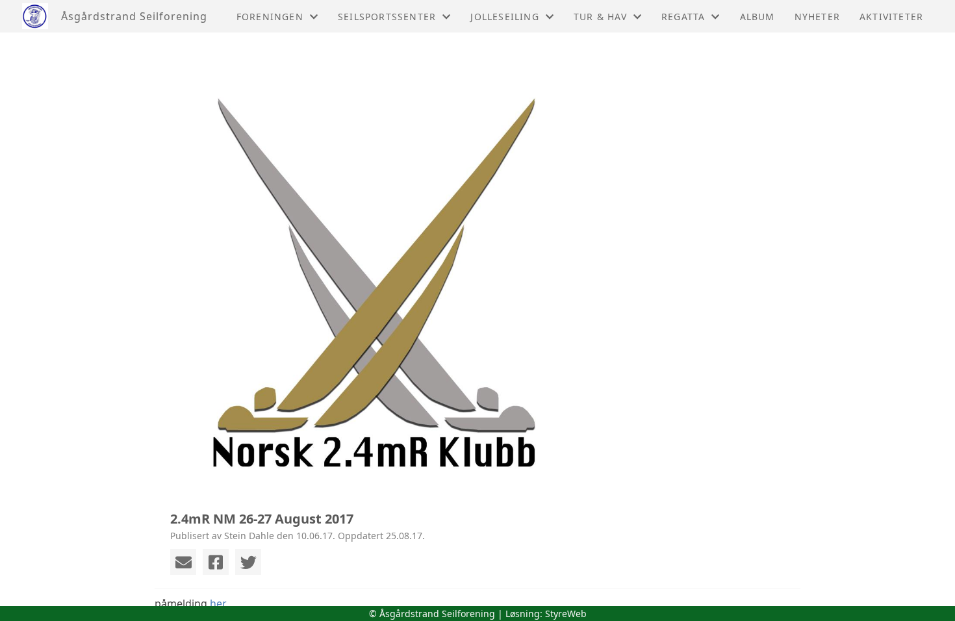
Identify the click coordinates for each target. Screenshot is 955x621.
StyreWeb (566, 613)
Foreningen (269, 16)
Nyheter (817, 16)
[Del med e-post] (183, 562)
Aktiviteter (891, 16)
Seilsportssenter (387, 16)
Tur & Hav (600, 16)
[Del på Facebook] (216, 562)
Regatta (683, 16)
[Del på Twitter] (248, 562)
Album (757, 16)
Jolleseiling (504, 16)
